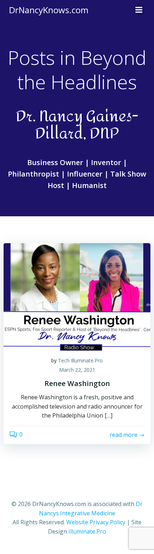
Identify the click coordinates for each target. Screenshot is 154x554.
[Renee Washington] (77, 296)
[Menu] (139, 10)
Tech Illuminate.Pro (80, 360)
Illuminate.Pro (87, 531)
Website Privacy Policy (95, 522)
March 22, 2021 (77, 369)
